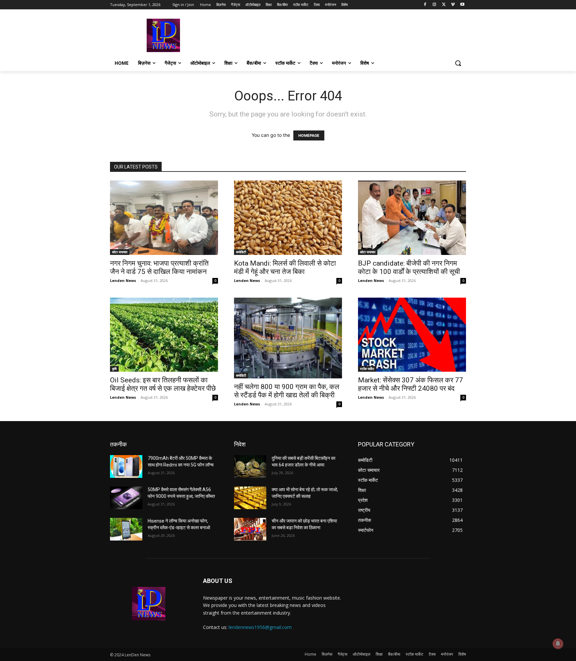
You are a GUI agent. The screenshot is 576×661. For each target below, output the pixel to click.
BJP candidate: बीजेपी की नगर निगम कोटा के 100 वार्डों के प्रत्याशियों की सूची (409, 267)
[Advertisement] (338, 35)
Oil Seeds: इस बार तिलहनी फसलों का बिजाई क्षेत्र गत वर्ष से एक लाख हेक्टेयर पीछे (163, 384)
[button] (458, 63)
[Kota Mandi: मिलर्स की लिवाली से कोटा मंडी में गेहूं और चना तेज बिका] (288, 218)
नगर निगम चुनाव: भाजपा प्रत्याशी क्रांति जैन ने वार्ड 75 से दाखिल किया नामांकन (159, 267)
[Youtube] (462, 5)
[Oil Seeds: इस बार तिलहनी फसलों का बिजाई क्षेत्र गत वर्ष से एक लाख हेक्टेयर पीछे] (164, 335)
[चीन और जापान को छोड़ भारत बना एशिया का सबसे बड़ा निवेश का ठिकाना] (250, 529)
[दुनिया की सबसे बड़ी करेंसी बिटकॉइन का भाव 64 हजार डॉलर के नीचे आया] (250, 466)
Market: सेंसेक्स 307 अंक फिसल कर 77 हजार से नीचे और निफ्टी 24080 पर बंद (410, 384)
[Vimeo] (453, 5)
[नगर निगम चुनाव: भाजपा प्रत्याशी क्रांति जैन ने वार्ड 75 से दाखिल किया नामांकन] (164, 218)
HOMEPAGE (308, 135)
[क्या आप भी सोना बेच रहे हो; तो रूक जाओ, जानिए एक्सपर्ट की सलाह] (250, 497)
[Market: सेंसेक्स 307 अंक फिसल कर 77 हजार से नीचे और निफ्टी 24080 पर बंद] (412, 335)
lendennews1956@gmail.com (260, 627)
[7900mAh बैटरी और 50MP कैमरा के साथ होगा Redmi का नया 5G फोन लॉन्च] (126, 466)
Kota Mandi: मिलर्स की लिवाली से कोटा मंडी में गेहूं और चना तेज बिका (285, 267)
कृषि (114, 368)
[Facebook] (425, 5)
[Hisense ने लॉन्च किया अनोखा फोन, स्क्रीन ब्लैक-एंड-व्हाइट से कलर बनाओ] (126, 529)
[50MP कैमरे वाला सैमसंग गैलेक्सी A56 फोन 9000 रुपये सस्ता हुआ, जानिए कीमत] (126, 497)
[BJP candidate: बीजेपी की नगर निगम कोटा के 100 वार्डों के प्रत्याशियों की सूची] (412, 218)
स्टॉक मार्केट (367, 368)
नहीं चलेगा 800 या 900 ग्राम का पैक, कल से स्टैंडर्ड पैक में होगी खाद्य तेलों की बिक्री (286, 391)
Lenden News (123, 280)
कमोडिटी (241, 252)
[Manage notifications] (558, 643)
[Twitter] (444, 5)
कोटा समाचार (119, 252)
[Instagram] (434, 5)
